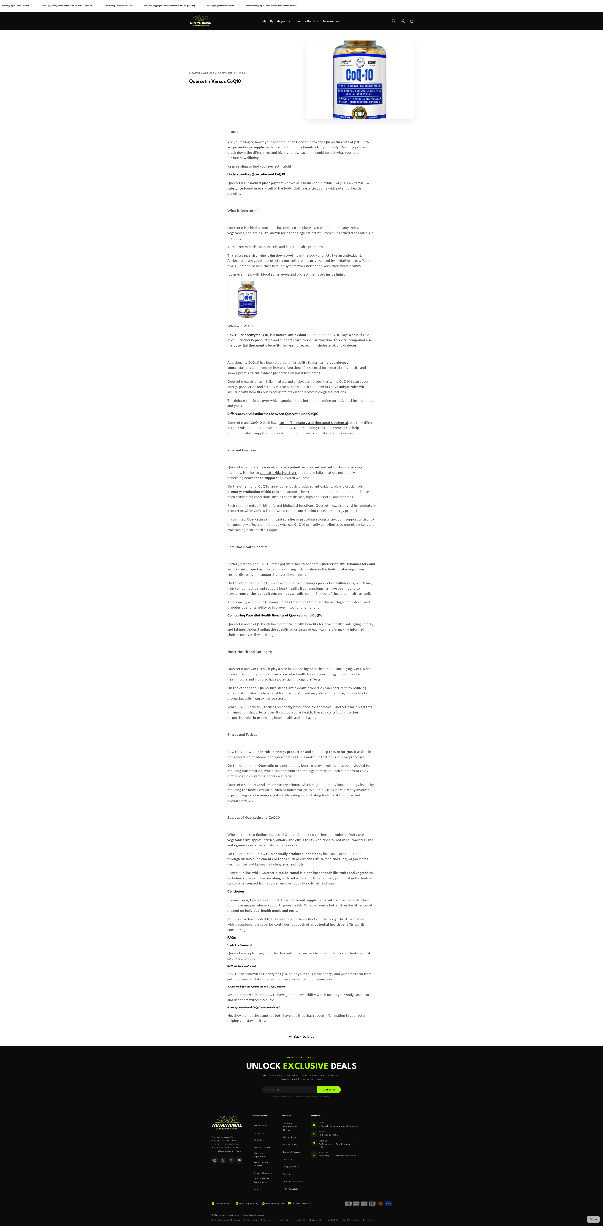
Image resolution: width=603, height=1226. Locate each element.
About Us (287, 1159)
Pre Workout (260, 1125)
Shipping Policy (291, 1167)
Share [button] (234, 131)
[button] (276, 21)
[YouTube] (239, 1160)
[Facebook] (223, 1160)
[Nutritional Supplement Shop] (227, 1122)
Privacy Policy (290, 1137)
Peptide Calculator (293, 1181)
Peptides (258, 1140)
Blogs (257, 1189)
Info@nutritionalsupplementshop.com (338, 1126)
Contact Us (289, 1174)
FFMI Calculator (291, 1189)
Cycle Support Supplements (261, 1180)
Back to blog (304, 1036)
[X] (231, 1160)
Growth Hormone (263, 1173)
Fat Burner (259, 1132)
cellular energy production (251, 340)
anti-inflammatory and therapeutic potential (314, 422)
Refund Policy (290, 1144)
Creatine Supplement (260, 1155)
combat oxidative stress (278, 472)
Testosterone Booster (261, 1164)
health (194, 73)
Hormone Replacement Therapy (290, 1126)
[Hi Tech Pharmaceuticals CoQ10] (247, 318)
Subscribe (329, 1090)
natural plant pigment (267, 183)
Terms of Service (291, 1152)
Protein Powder (262, 1147)
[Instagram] (214, 1160)
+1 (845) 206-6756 (328, 1135)
